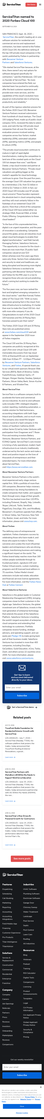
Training (26, 968)
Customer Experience (11, 933)
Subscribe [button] (22, 696)
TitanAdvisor (7, 946)
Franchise (6, 983)
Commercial (7, 969)
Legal (25, 1003)
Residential (7, 974)
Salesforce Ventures (23, 62)
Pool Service (28, 921)
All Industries (29, 943)
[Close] (40, 1087)
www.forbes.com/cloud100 (17, 332)
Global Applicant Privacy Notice (30, 1023)
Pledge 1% (16, 636)
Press (4, 1017)
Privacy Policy (30, 1097)
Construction (7, 965)
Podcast (26, 964)
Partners (6, 1012)
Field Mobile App (9, 923)
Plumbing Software (31, 893)
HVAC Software (30, 889)
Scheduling (7, 893)
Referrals (6, 1008)
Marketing (6, 903)
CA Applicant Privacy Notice (32, 1016)
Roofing (26, 939)
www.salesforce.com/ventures (19, 658)
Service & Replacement (8, 959)
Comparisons (7, 1044)
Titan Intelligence (9, 942)
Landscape (27, 916)
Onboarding (7, 1031)
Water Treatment (30, 912)
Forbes (18, 365)
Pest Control (28, 930)
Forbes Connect (16, 585)
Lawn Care (27, 934)
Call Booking (7, 898)
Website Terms (25, 1099)
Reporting (6, 907)
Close (22, 1106)
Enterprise (6, 978)
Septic (26, 925)
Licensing (27, 986)
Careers (5, 999)
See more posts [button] (22, 859)
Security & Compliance (28, 1031)
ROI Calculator (29, 973)
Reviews (6, 1022)
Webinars (27, 959)
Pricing (26, 1037)
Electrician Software (31, 898)
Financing (6, 928)
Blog (25, 955)
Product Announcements (30, 992)
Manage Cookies (22, 1113)
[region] (22, 1101)
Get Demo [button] (31, 5)
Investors (6, 1026)
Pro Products (7, 937)
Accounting (7, 912)
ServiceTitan (8, 37)
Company (6, 994)
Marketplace (7, 1035)
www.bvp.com (30, 521)
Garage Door (28, 903)
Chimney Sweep (30, 907)
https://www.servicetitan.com (19, 467)
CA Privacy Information (28, 1009)
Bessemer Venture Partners (17, 362)
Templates (27, 998)
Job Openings (8, 1003)
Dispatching (7, 889)
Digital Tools (28, 977)
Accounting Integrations (7, 917)
